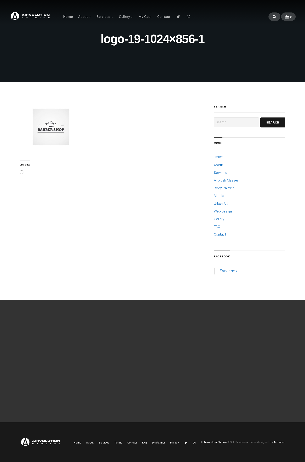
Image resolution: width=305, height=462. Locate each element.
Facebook (222, 256)
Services (103, 17)
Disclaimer (158, 442)
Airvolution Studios (215, 442)
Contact (164, 17)
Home (68, 17)
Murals (219, 196)
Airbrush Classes (226, 180)
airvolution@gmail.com (234, 353)
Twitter (178, 16)
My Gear (145, 17)
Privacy (174, 442)
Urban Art (221, 204)
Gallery (124, 17)
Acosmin (279, 442)
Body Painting (224, 188)
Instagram (188, 16)
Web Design (223, 211)
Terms (118, 442)
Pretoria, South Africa (233, 347)
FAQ (217, 227)
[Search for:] (236, 122)
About (83, 17)
